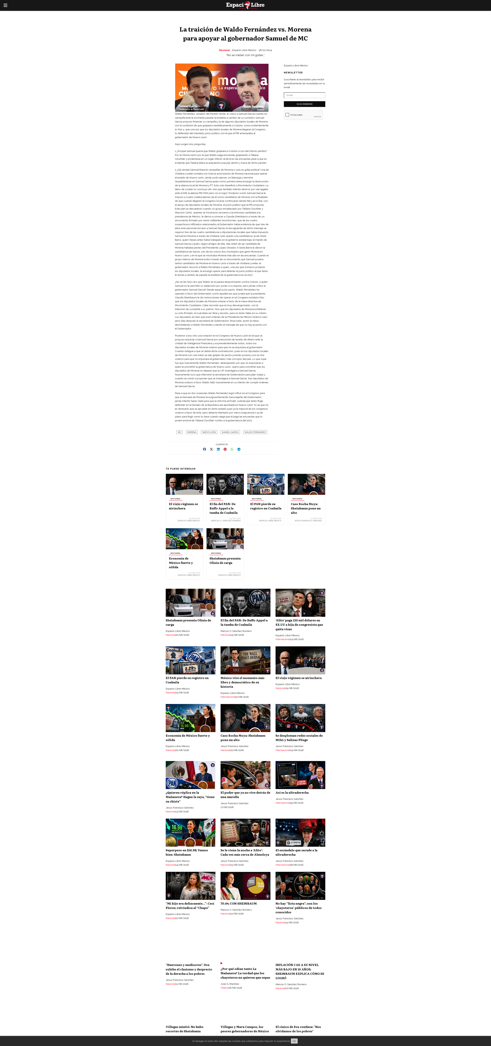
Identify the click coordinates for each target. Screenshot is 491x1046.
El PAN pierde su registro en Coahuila (265, 506)
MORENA (191, 432)
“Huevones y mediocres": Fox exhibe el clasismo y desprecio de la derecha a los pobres (189, 969)
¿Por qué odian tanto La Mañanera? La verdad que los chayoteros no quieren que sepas (245, 973)
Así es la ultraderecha (292, 792)
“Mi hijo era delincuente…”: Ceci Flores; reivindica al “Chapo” (190, 905)
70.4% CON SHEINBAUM (239, 903)
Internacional (283, 639)
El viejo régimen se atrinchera (183, 506)
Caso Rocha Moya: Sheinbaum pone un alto (306, 508)
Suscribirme (305, 104)
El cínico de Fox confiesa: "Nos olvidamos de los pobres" (298, 1028)
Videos (224, 987)
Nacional (224, 50)
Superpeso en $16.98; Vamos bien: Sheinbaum (187, 852)
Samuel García (230, 432)
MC (179, 432)
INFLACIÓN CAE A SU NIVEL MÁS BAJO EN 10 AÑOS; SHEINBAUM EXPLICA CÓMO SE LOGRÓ (300, 971)
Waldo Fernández (255, 432)
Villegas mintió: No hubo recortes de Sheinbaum (184, 1028)
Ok (294, 1041)
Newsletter (293, 72)
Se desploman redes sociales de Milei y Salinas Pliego (299, 737)
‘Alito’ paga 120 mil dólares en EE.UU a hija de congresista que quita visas (299, 624)
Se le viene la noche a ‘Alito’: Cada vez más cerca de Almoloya (245, 852)
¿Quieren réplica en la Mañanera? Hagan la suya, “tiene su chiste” (190, 796)
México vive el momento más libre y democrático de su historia (242, 682)
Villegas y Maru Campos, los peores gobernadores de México (245, 1028)
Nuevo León (209, 432)
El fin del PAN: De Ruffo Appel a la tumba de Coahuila (224, 508)
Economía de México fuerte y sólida (181, 562)
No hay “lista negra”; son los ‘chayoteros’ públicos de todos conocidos (299, 907)
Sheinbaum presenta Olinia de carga (225, 560)
